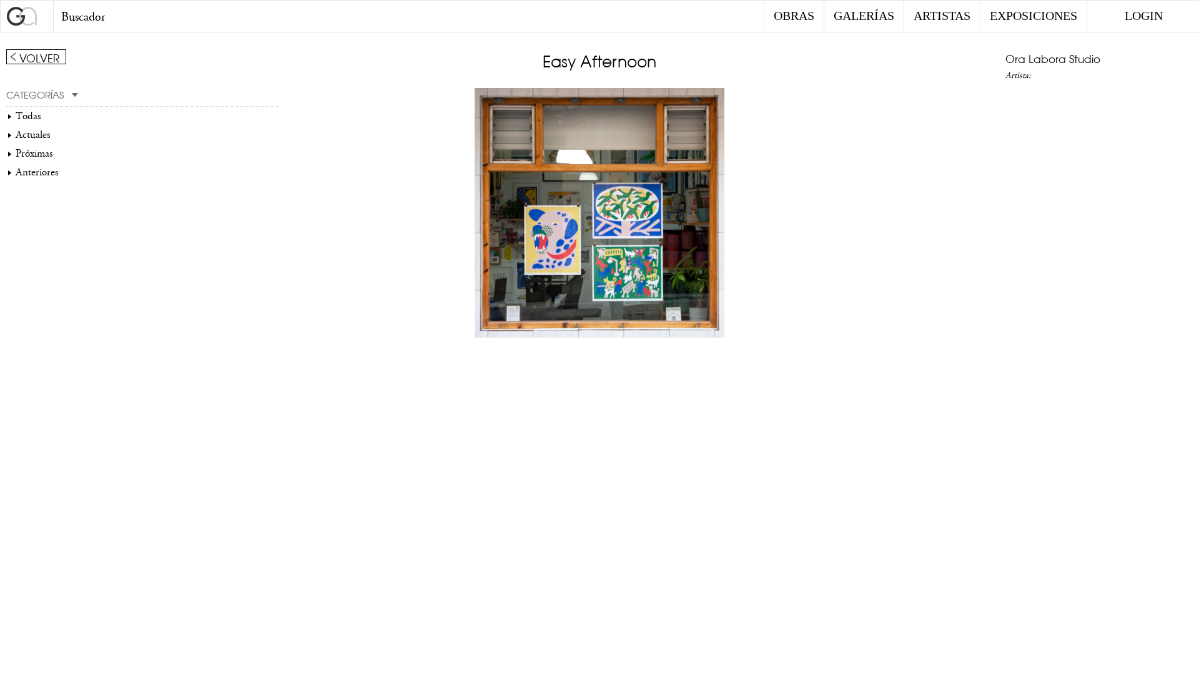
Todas (28, 116)
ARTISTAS (942, 15)
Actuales (33, 135)
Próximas (34, 153)
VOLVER (39, 57)
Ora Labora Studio (1052, 58)
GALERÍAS (864, 15)
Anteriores (37, 172)
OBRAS (794, 15)
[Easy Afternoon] (599, 334)
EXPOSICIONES (1033, 15)
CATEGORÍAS (35, 94)
